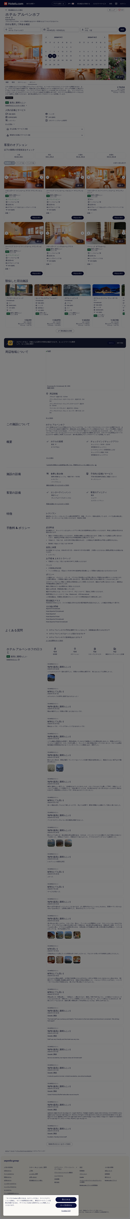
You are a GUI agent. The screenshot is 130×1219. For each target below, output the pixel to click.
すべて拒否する (66, 1205)
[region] (41, 1205)
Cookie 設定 (66, 1211)
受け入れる (66, 1199)
